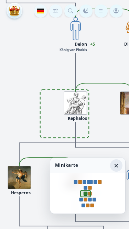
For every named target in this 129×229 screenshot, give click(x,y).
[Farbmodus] (86, 11)
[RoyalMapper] (14, 11)
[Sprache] (40, 11)
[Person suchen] (70, 11)
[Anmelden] (116, 11)
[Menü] (101, 11)
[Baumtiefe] (55, 11)
